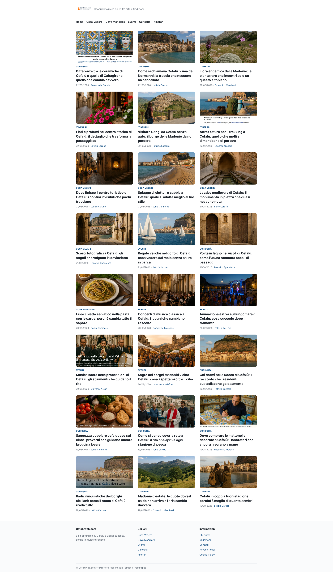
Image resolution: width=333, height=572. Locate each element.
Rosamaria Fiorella (100, 85)
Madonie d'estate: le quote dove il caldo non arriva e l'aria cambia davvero (164, 500)
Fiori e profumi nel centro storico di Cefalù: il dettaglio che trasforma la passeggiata (104, 136)
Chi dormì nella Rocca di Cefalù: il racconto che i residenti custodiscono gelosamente (226, 379)
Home (79, 21)
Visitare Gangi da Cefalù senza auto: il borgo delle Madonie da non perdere (166, 136)
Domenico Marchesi (225, 85)
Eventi (132, 21)
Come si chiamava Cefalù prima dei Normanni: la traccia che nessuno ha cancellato (165, 75)
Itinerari (159, 21)
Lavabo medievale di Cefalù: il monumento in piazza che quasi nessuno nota (225, 197)
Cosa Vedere (94, 21)
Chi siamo (204, 534)
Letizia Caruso (160, 85)
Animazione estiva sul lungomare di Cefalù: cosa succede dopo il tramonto (228, 318)
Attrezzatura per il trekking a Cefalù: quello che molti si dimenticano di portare (222, 136)
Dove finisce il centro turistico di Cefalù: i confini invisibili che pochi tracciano (103, 197)
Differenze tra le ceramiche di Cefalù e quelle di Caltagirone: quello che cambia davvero (99, 75)
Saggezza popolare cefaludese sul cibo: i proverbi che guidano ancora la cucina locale (104, 440)
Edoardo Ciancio (223, 145)
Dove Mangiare (115, 21)
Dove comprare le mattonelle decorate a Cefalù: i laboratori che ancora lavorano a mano (226, 440)
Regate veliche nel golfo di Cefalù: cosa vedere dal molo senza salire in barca (165, 257)
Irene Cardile (221, 206)
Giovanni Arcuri (99, 388)
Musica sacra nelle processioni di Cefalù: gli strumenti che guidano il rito (103, 379)
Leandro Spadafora (101, 263)
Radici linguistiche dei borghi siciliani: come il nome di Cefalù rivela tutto (101, 500)
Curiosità (145, 21)
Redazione (205, 539)
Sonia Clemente (160, 206)
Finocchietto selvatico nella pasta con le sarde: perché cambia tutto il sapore (104, 318)
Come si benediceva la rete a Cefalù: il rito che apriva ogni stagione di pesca (160, 440)
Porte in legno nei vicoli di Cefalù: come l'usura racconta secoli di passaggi (226, 257)
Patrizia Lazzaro (161, 145)
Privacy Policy (207, 549)
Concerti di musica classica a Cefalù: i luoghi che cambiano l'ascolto (161, 318)
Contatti (203, 544)
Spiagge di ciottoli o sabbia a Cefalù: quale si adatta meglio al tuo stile (166, 197)
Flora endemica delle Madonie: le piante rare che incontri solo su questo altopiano (225, 75)
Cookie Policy (207, 554)
